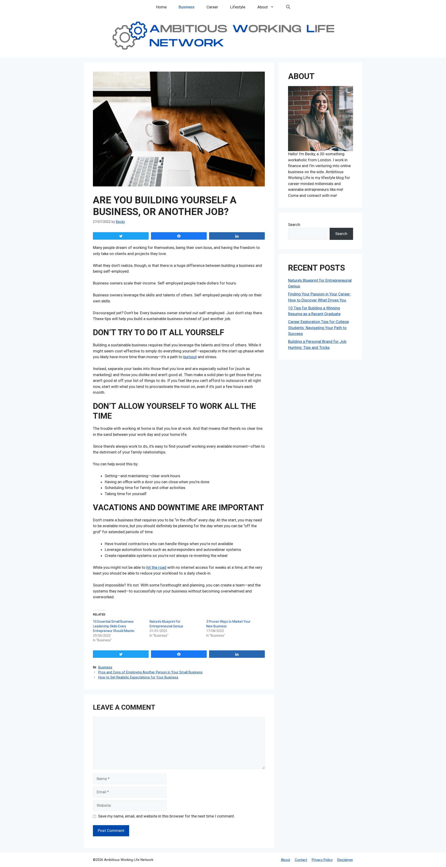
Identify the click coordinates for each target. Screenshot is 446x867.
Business (186, 7)
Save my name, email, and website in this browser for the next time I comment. (166, 816)
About (262, 7)
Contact (301, 860)
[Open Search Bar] (288, 7)
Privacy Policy (322, 860)
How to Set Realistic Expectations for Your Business (138, 677)
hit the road (156, 567)
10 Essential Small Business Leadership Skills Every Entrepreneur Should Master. (114, 626)
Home (161, 7)
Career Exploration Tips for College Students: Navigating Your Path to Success (318, 327)
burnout (190, 356)
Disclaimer (345, 860)
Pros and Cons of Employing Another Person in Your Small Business (150, 672)
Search (294, 224)
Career (212, 7)
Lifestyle (237, 7)
